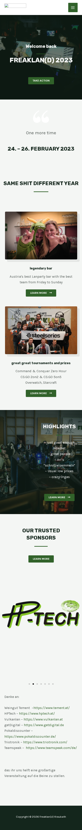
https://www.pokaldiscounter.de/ (30, 737)
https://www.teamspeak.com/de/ (51, 748)
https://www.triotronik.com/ (45, 742)
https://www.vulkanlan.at (43, 719)
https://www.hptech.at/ (37, 713)
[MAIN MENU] (73, 7)
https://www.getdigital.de (44, 725)
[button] (41, 80)
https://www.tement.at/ (51, 708)
